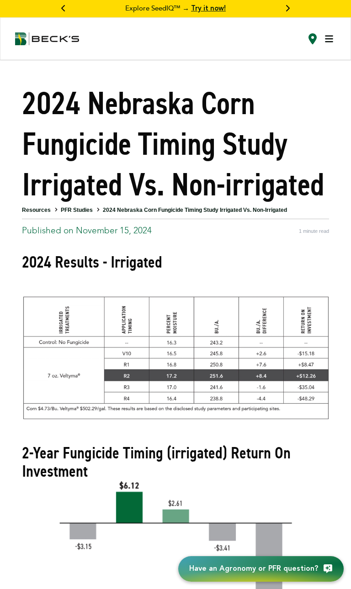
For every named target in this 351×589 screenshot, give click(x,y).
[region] (175, 8)
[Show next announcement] (287, 8)
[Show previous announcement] (63, 8)
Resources (36, 210)
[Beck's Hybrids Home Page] (47, 39)
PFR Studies (77, 210)
